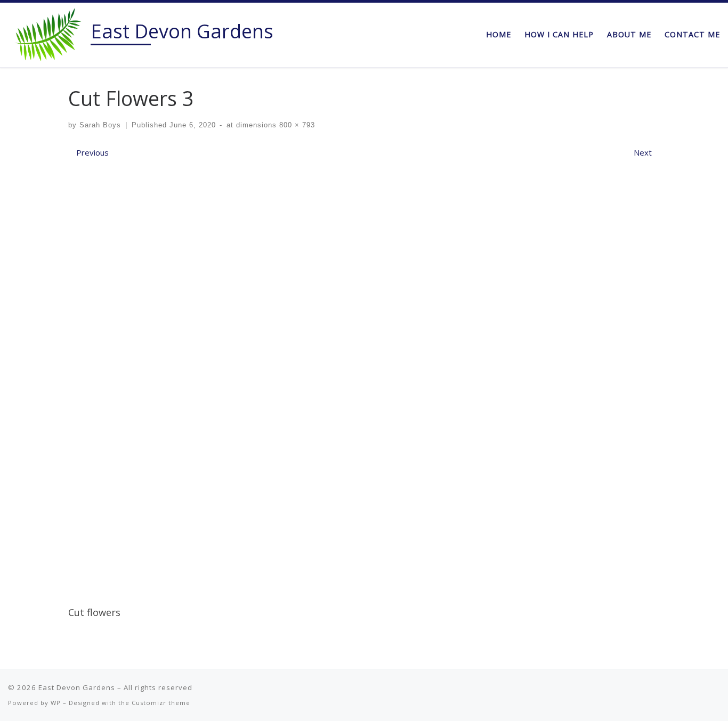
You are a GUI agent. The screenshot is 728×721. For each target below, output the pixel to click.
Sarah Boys (100, 125)
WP (56, 703)
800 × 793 (296, 125)
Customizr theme (161, 703)
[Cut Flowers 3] (364, 378)
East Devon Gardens (76, 687)
